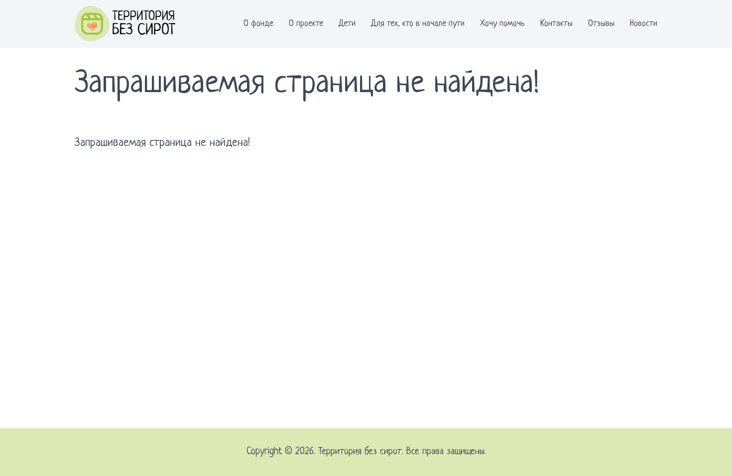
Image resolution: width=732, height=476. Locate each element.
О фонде (258, 23)
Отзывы (601, 23)
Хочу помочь (502, 23)
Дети (347, 23)
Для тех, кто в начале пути (418, 23)
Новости (643, 23)
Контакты (556, 23)
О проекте (306, 23)
